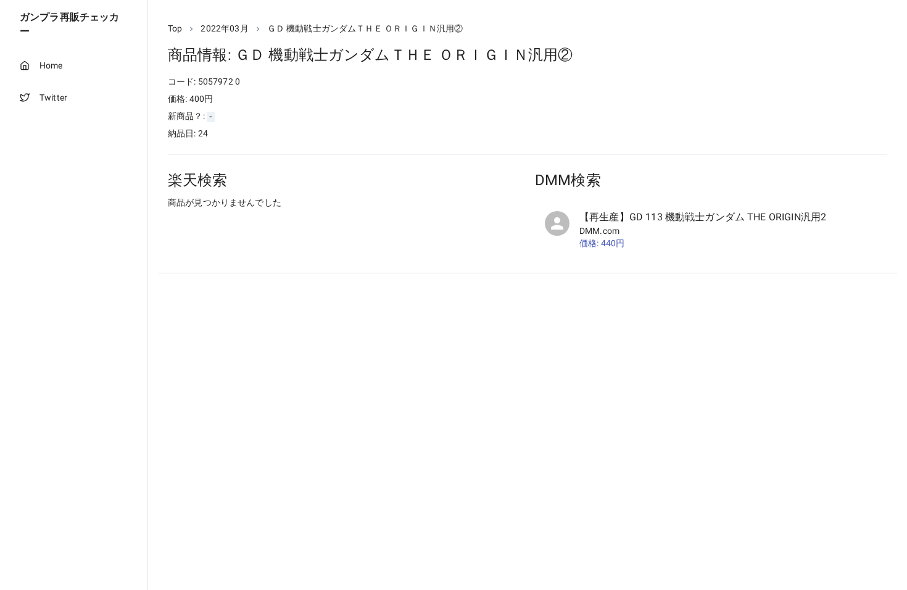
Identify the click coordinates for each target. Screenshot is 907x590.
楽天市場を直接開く (222, 225)
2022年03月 (224, 28)
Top (175, 28)
